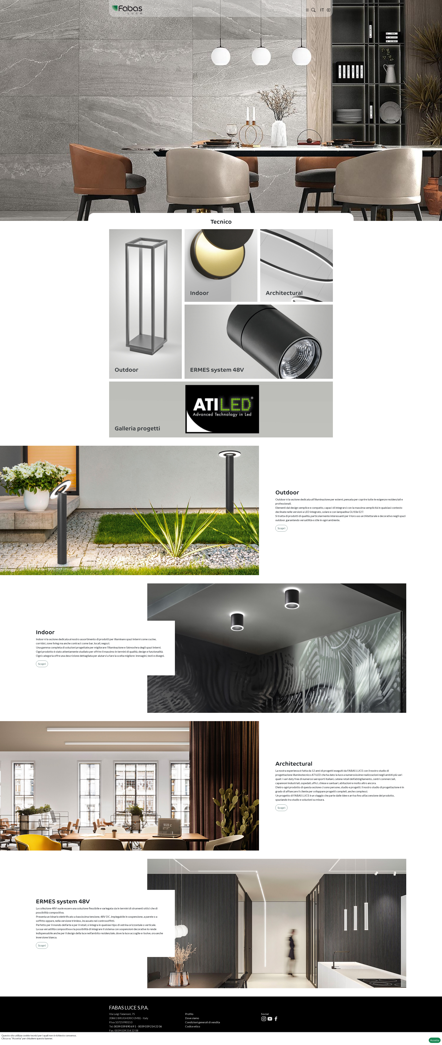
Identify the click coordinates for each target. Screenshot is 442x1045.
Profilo (189, 1013)
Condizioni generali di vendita (202, 1022)
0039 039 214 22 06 (150, 1026)
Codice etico (192, 1026)
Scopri (281, 528)
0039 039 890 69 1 (125, 1026)
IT (322, 9)
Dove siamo (192, 1018)
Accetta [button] (434, 1040)
